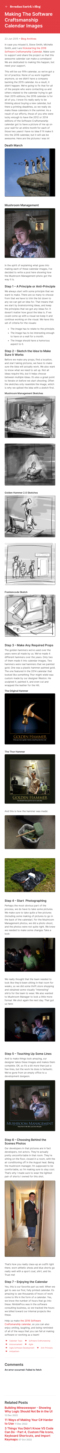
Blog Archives (28, 38)
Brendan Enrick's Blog (24, 7)
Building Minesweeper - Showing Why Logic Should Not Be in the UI (29, 1411)
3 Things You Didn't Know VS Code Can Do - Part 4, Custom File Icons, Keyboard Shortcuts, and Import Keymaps (29, 1434)
